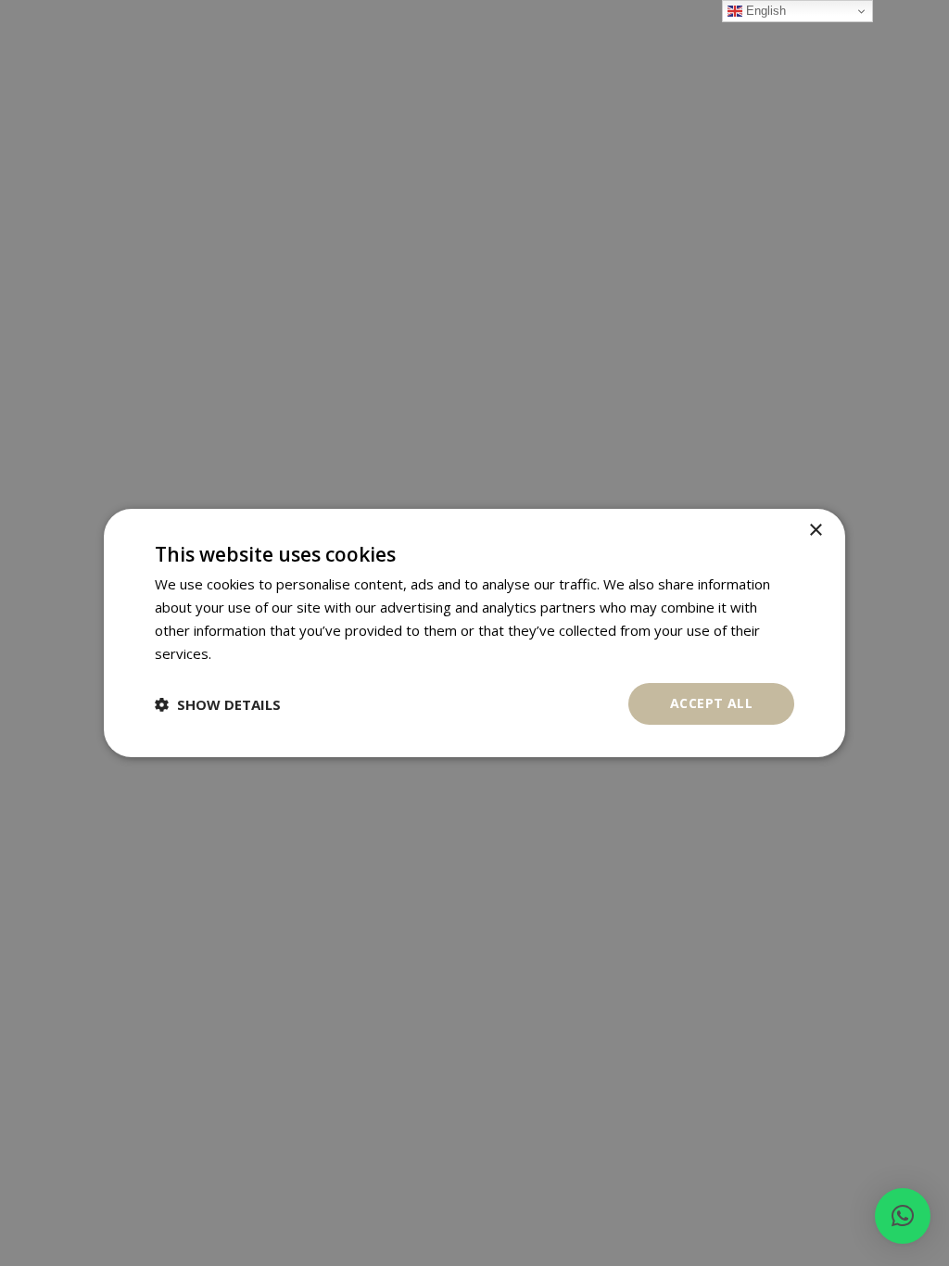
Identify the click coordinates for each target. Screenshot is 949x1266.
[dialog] (474, 633)
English (764, 11)
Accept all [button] (711, 703)
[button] (902, 1216)
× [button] (815, 531)
